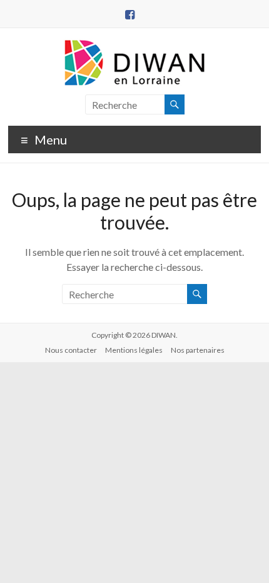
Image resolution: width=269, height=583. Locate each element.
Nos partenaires (198, 350)
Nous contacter (71, 350)
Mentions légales (134, 350)
